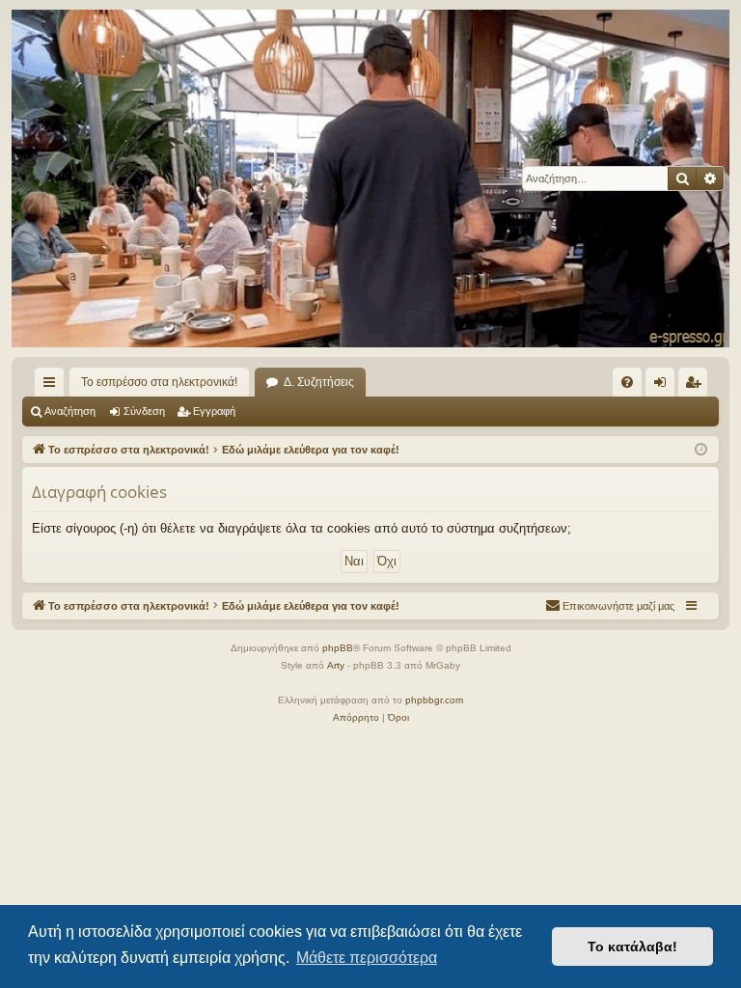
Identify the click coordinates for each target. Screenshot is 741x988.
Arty (335, 665)
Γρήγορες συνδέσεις (53, 386)
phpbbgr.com (434, 700)
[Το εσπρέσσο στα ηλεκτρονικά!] (370, 178)
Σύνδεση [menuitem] (663, 386)
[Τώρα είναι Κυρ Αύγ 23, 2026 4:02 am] (701, 450)
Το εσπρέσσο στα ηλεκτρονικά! (159, 382)
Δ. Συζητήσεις (319, 382)
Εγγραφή (214, 411)
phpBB (337, 648)
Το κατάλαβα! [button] (632, 946)
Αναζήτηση (70, 411)
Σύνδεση (144, 411)
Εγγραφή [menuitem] (696, 386)
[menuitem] (627, 382)
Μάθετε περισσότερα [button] (366, 957)
